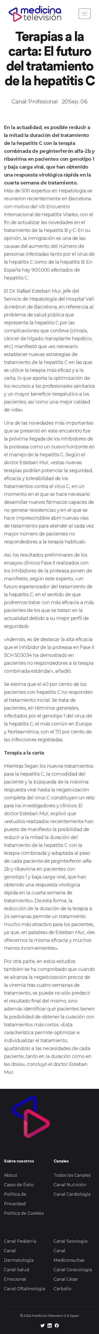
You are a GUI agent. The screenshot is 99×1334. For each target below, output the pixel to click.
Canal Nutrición (70, 1184)
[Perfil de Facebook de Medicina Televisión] (57, 1326)
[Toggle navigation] (85, 13)
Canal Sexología (70, 1241)
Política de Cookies (24, 1213)
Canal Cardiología (72, 1194)
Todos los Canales (72, 1175)
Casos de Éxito (19, 1184)
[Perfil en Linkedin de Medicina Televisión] (50, 1326)
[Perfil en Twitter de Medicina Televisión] (42, 1326)
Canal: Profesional (35, 101)
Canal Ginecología (73, 1269)
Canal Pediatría (20, 1241)
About (10, 1175)
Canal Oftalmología (24, 1288)
